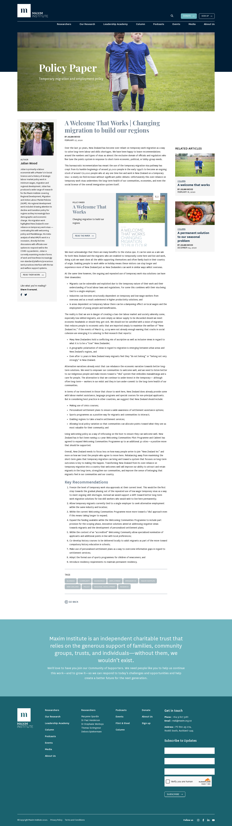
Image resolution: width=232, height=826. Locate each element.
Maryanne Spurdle (90, 716)
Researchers (64, 24)
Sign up (205, 16)
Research (124, 587)
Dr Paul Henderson (90, 720)
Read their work (31, 275)
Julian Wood (186, 189)
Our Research (87, 24)
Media (192, 24)
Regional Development (104, 587)
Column (140, 24)
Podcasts (158, 24)
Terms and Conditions (75, 820)
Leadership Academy (115, 24)
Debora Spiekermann (91, 732)
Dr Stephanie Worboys (92, 724)
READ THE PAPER (82, 236)
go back (73, 602)
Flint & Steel (123, 723)
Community (85, 581)
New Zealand (73, 587)
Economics (99, 581)
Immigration (130, 581)
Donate (187, 16)
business (71, 581)
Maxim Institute (148, 581)
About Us (209, 24)
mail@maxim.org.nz (182, 721)
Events (176, 24)
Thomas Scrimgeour (91, 728)
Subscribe (173, 794)
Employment (114, 581)
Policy (86, 587)
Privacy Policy (56, 820)
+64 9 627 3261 (180, 717)
